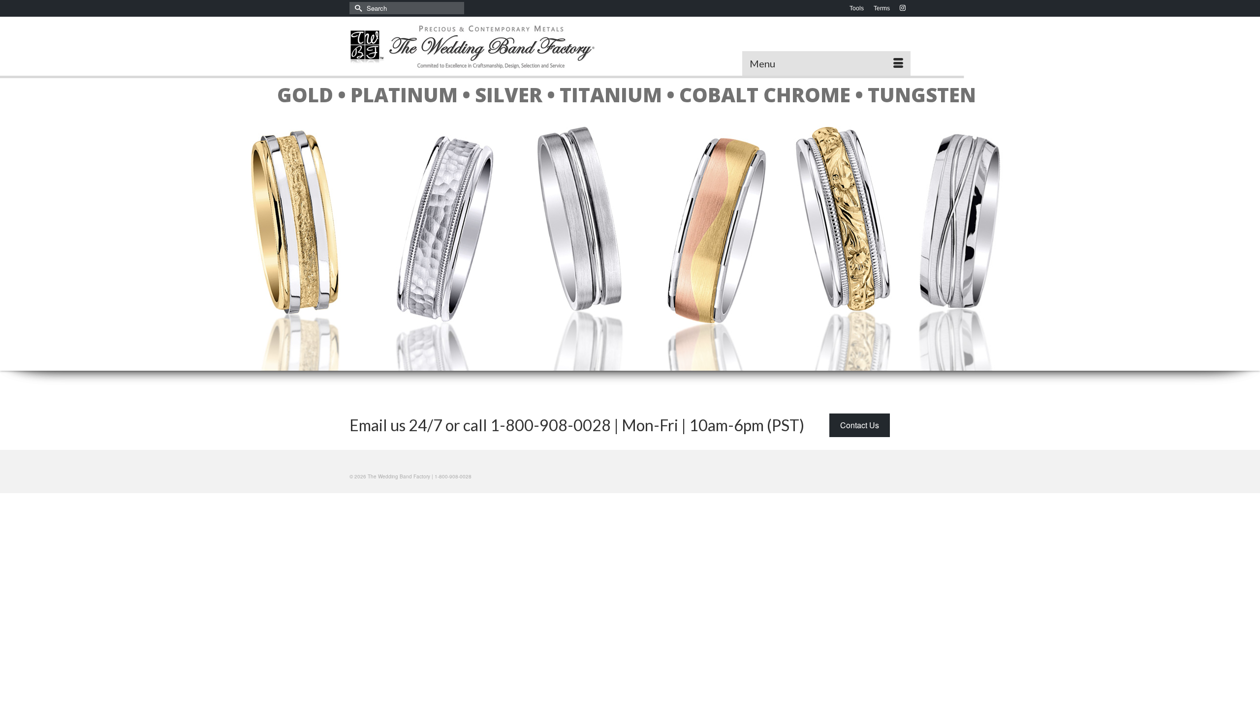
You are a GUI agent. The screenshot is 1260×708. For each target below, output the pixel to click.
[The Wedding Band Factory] (486, 46)
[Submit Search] (356, 8)
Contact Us (859, 425)
